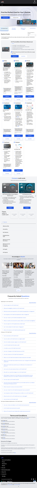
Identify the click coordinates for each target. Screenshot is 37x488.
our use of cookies (17, 484)
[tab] (4, 29)
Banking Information (6, 469)
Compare (10, 207)
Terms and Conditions (6, 459)
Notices (3, 465)
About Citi (4, 471)
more (18, 116)
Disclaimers (4, 463)
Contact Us (4, 474)
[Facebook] (35, 479)
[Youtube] (33, 479)
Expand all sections (32, 302)
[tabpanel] (18, 143)
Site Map (3, 476)
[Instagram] (31, 479)
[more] (2, 5)
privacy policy (10, 484)
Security (3, 467)
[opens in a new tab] (2, 2)
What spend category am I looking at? (31, 33)
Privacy (3, 461)
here (18, 126)
